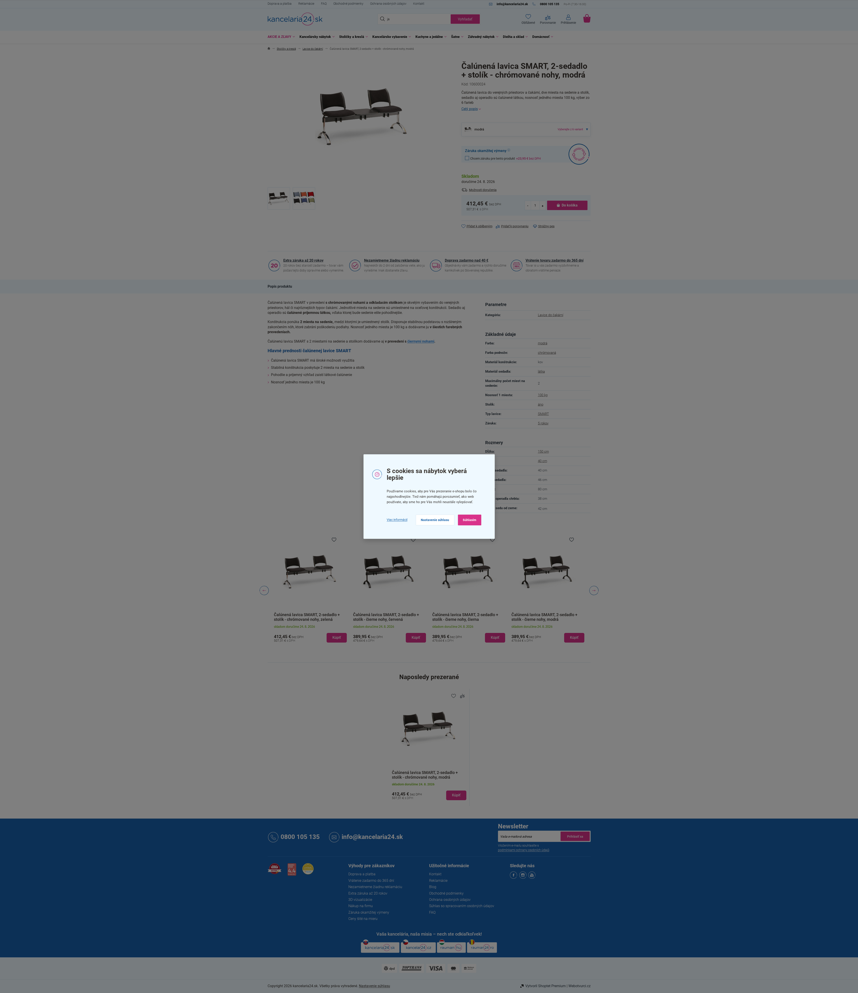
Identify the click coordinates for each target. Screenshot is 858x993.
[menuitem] (280, 37)
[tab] (280, 286)
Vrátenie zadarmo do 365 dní (371, 880)
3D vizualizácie (360, 899)
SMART (543, 414)
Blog (432, 887)
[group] (310, 590)
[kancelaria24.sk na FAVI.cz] (275, 871)
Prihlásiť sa (575, 836)
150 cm (543, 452)
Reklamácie (306, 3)
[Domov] (268, 49)
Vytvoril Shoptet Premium (545, 986)
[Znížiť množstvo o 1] (528, 205)
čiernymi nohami (420, 341)
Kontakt (418, 3)
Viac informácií (397, 520)
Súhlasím (469, 520)
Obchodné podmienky (348, 3)
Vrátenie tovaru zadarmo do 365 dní (554, 260)
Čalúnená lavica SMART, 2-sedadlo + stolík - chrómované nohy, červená (544, 617)
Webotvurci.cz (579, 986)
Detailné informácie (526, 108)
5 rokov (543, 423)
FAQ (324, 3)
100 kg (543, 395)
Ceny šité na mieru (363, 919)
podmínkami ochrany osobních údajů (523, 850)
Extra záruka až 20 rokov (303, 260)
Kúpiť (456, 795)
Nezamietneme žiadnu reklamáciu (391, 260)
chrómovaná (547, 353)
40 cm (542, 461)
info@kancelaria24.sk (372, 837)
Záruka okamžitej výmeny (368, 912)
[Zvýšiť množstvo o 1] (542, 205)
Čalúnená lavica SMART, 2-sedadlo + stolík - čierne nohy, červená (307, 617)
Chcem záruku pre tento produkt (505, 158)
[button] (310, 634)
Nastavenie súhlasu (435, 520)
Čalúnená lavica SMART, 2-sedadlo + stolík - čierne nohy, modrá (465, 617)
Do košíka (570, 205)
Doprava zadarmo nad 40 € (466, 260)
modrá (542, 343)
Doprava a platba (280, 3)
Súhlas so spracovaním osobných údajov (461, 906)
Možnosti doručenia (483, 190)
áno (540, 404)
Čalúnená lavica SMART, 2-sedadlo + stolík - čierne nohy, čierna (386, 617)
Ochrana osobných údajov (388, 3)
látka (541, 371)
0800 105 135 (300, 837)
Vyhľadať (465, 19)
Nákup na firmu (360, 906)
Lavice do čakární (550, 315)
